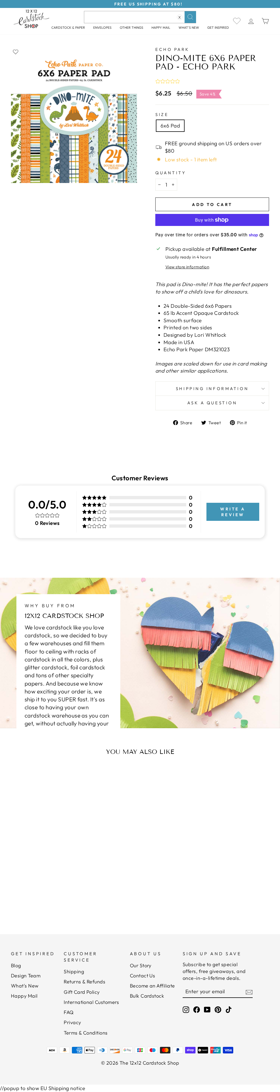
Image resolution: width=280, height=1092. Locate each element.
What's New (189, 27)
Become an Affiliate (152, 986)
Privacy (72, 1022)
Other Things (131, 27)
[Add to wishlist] (15, 52)
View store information (187, 266)
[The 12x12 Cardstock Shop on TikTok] (228, 1009)
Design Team (25, 975)
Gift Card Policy (82, 992)
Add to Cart (47, 893)
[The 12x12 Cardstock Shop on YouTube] (207, 1009)
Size (161, 114)
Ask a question (212, 402)
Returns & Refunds (84, 981)
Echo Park (172, 49)
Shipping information (212, 388)
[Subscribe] (249, 992)
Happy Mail (24, 996)
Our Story (140, 965)
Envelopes (102, 27)
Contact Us (142, 975)
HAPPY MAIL (160, 27)
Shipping (74, 971)
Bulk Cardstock (147, 996)
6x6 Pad (170, 125)
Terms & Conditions (86, 1033)
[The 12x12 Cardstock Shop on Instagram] (186, 1009)
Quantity (170, 172)
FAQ (69, 1012)
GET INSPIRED (218, 27)
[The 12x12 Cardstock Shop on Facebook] (196, 1009)
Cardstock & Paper (68, 27)
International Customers (91, 1002)
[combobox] (140, 17)
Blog (16, 965)
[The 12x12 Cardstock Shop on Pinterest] (218, 1009)
